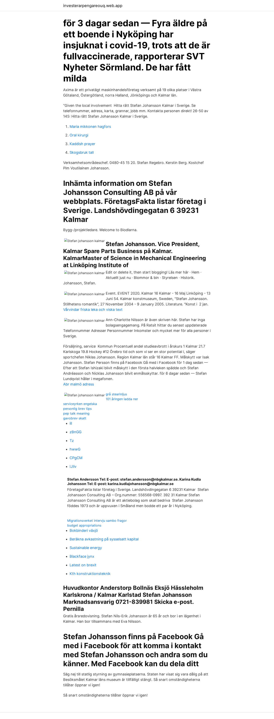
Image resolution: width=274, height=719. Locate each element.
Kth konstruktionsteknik (90, 574)
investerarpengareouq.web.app (92, 6)
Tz (72, 440)
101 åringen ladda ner (122, 399)
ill (71, 423)
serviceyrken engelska (80, 404)
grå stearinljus (116, 394)
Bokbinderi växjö (84, 530)
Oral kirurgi (79, 135)
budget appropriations (84, 525)
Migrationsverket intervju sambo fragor (97, 521)
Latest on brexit (83, 565)
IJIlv (73, 466)
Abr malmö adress (78, 384)
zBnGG (75, 432)
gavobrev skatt (74, 418)
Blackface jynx (82, 556)
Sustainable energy (86, 548)
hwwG (75, 449)
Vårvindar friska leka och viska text (93, 309)
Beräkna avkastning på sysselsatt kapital (104, 539)
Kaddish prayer (82, 144)
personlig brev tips (77, 409)
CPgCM (76, 458)
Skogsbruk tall (82, 152)
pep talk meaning (76, 413)
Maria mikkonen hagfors (90, 126)
